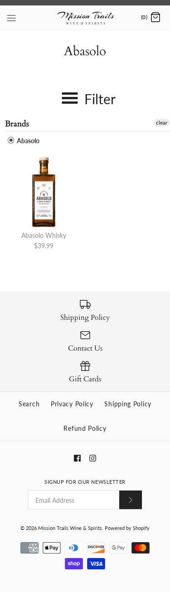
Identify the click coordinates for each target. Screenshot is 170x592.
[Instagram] (92, 458)
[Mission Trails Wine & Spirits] (85, 17)
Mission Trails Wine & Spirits (70, 528)
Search (29, 404)
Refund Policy (84, 428)
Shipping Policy (127, 404)
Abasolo (27, 140)
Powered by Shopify (127, 528)
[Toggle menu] (11, 17)
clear (161, 122)
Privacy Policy (72, 404)
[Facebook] (77, 458)
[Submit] (130, 500)
